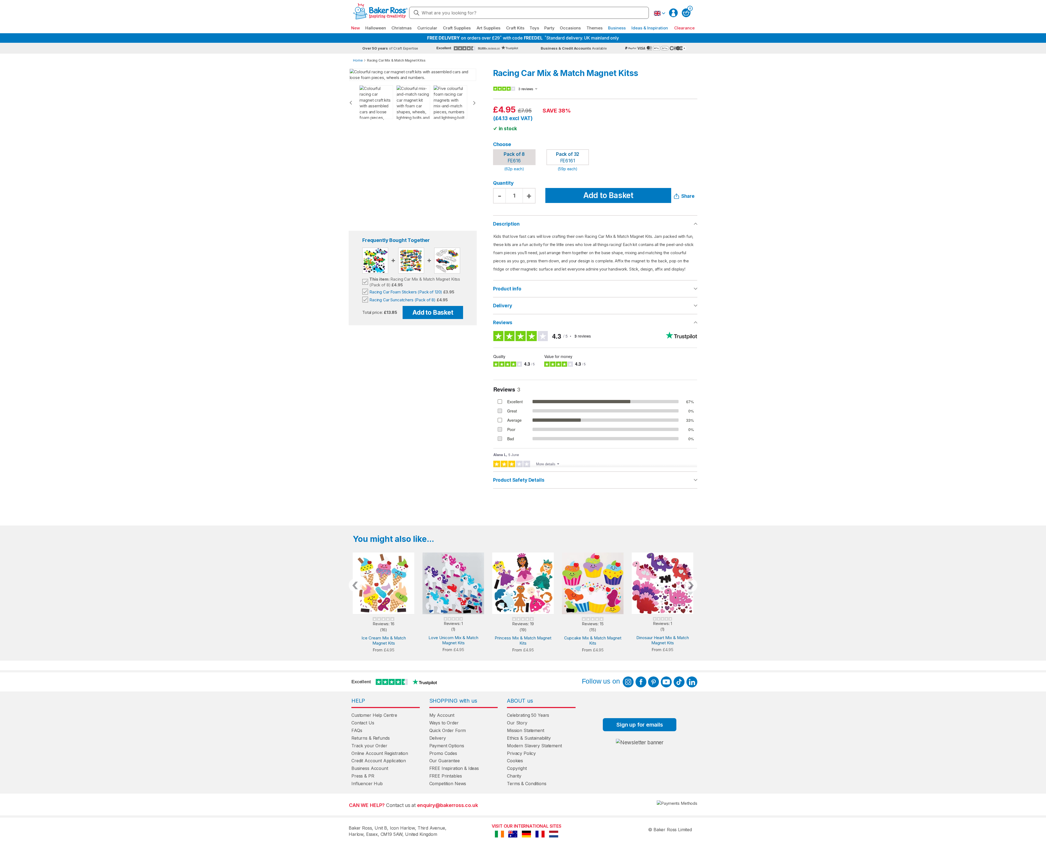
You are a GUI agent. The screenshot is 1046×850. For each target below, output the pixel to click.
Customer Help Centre (374, 715)
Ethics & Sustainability (529, 738)
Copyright (517, 768)
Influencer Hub (367, 783)
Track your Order (369, 745)
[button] (659, 13)
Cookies (515, 760)
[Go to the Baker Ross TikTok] (679, 681)
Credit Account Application (378, 760)
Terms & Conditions (526, 783)
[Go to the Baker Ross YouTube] (666, 681)
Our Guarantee (444, 760)
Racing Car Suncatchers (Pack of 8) (402, 299)
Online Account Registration (379, 753)
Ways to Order (444, 722)
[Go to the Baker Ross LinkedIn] (691, 681)
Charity (514, 776)
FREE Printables (445, 776)
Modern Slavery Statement (534, 745)
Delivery (502, 305)
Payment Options (446, 745)
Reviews (502, 322)
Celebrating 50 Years (528, 715)
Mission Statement (525, 730)
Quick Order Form (447, 730)
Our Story (517, 722)
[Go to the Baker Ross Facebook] (640, 681)
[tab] (595, 289)
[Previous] (351, 103)
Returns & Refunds (370, 738)
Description (506, 224)
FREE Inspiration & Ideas (454, 768)
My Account (442, 715)
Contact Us (362, 722)
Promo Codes (443, 753)
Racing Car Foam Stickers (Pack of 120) (405, 292)
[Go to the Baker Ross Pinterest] (653, 681)
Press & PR (362, 776)
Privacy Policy (521, 753)
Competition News (447, 783)
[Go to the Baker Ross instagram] (628, 681)
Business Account (369, 768)
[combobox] (529, 13)
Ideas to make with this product (595, 480)
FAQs (356, 730)
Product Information (595, 289)
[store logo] (380, 13)
